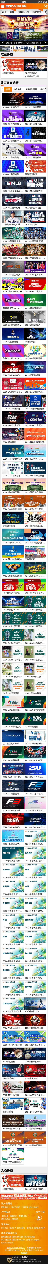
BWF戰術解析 (31, 1078)
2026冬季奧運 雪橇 (11, 944)
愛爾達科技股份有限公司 (16, 1248)
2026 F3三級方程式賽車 (13, 810)
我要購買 (42, 1)
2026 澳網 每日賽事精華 (36, 1045)
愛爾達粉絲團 (6, 1237)
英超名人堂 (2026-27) (12, 358)
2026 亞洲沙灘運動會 (12, 559)
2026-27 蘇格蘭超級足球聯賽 (16, 157)
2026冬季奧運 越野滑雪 (35, 911)
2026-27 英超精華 (33, 157)
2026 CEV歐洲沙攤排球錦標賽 (16, 409)
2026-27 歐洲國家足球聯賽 (15, 794)
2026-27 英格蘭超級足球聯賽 (16, 124)
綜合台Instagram (7, 1243)
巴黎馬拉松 (30, 559)
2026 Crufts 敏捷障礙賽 (35, 643)
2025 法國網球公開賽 (12, 1145)
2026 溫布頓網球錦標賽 (13, 492)
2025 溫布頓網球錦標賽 (35, 1128)
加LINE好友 (34, 1207)
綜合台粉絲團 (6, 1240)
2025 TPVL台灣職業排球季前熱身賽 (19, 1095)
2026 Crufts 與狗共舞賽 (35, 660)
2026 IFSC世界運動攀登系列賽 (17, 476)
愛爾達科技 (5, 1207)
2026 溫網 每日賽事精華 (36, 492)
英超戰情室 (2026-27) (12, 308)
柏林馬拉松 (8, 1112)
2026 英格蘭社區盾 (33, 308)
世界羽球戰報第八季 (34, 1028)
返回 (3, 1)
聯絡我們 (24, 1253)
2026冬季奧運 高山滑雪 (13, 894)
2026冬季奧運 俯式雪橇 (35, 961)
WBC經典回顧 (31, 727)
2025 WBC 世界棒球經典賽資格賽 (18, 760)
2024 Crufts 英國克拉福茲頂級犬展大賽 (20, 643)
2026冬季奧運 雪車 (33, 877)
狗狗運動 (18, 89)
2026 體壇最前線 (32, 375)
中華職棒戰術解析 (33, 1061)
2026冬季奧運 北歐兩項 (35, 944)
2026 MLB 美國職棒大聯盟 (15, 191)
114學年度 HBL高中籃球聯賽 (16, 1128)
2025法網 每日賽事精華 (35, 1145)
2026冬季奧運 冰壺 (11, 928)
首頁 (24, 1)
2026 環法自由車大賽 (12, 291)
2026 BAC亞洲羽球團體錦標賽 (16, 777)
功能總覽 (15, 1219)
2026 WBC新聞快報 (12, 727)
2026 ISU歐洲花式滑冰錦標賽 (16, 844)
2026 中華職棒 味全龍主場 (15, 258)
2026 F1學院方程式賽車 (36, 810)
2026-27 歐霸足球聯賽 (13, 107)
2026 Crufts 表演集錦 (12, 676)
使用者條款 (22, 1216)
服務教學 (30, 1228)
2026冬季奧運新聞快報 (35, 995)
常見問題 (4, 1228)
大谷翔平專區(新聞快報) (13, 224)
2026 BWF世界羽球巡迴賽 (14, 375)
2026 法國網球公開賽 (12, 509)
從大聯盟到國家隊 (11, 743)
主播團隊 (24, 1207)
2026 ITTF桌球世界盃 (12, 459)
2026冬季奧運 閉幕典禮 (13, 861)
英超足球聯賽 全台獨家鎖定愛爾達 (21, 43)
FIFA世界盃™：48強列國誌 (15, 609)
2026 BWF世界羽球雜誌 (13, 1028)
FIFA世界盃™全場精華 (13, 593)
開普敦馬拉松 (9, 526)
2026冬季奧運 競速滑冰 (13, 995)
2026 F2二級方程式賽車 (36, 794)
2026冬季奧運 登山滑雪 (13, 877)
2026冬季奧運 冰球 (33, 894)
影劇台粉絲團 (30, 1237)
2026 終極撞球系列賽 (12, 576)
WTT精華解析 (9, 1078)
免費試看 (4, 1216)
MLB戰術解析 (31, 73)
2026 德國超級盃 (32, 325)
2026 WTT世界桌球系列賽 (14, 425)
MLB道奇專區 (31, 224)
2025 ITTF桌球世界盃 (12, 1162)
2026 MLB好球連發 (11, 208)
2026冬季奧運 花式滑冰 (35, 861)
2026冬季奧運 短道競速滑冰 (15, 961)
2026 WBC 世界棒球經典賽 (15, 710)
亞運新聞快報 (8, 73)
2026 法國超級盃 (10, 342)
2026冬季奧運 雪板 (33, 978)
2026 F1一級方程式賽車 (13, 275)
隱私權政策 (5, 1219)
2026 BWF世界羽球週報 (13, 827)
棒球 (42, 89)
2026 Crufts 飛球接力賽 (13, 660)
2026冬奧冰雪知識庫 (12, 1011)
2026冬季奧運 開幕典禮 (35, 844)
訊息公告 (13, 1228)
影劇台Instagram (33, 1240)
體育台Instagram (19, 1240)
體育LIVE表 (23, 12)
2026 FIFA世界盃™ (33, 291)
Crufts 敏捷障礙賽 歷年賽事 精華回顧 (19, 693)
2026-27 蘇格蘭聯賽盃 (13, 325)
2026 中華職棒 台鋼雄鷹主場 (16, 241)
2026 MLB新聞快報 (33, 191)
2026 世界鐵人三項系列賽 (14, 543)
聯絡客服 (21, 1228)
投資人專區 (15, 1207)
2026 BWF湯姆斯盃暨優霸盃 (15, 392)
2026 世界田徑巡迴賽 (34, 442)
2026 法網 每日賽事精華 (36, 509)
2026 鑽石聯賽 (9, 442)
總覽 (8, 89)
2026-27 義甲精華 (11, 174)
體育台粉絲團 (18, 1237)
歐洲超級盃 (30, 342)
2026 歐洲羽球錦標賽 (34, 409)
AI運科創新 (31, 89)
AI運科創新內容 (32, 1011)
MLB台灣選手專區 (33, 208)
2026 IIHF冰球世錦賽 (34, 476)
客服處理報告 (40, 1228)
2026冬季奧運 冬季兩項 (13, 911)
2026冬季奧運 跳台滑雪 (13, 978)
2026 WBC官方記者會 (35, 710)
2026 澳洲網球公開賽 (12, 1045)
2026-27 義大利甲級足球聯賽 (16, 141)
